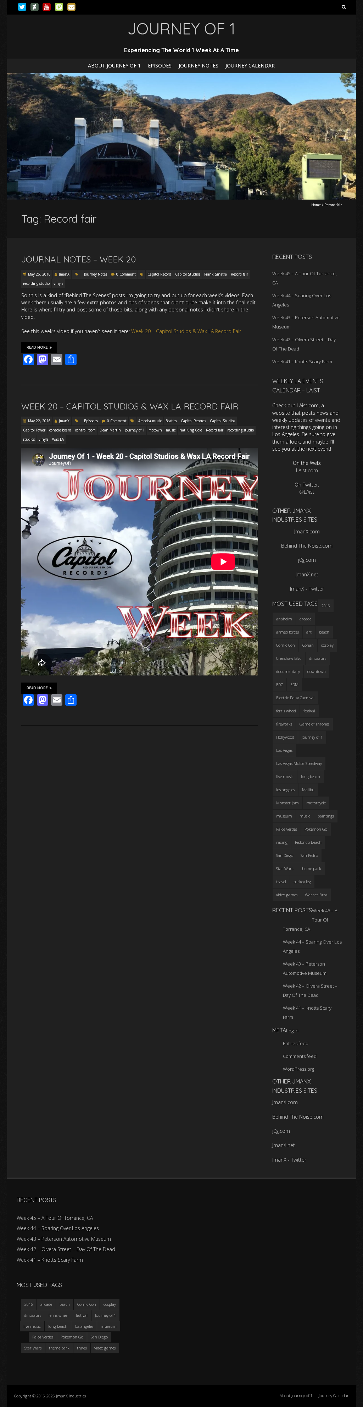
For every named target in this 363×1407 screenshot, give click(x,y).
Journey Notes (198, 65)
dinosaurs (317, 658)
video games (286, 894)
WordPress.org (298, 1069)
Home (316, 204)
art (309, 632)
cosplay (327, 645)
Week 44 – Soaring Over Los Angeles (58, 1228)
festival (309, 710)
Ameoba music (150, 420)
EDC (279, 684)
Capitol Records (193, 420)
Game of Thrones (314, 724)
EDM (294, 684)
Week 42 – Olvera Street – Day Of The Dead (66, 1249)
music (170, 430)
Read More (37, 347)
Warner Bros (316, 894)
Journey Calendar (250, 65)
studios (29, 439)
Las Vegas (284, 750)
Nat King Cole (190, 430)
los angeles (285, 789)
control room (85, 430)
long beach (310, 776)
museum (284, 816)
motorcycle (316, 802)
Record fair (239, 274)
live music (285, 776)
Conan (308, 645)
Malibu (308, 789)
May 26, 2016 (39, 274)
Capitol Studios (187, 274)
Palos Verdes (286, 829)
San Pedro (309, 855)
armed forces (287, 632)
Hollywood (285, 737)
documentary (288, 671)
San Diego (284, 855)
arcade (305, 618)
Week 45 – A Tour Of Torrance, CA (55, 1218)
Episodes (160, 65)
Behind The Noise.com (307, 545)
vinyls (58, 283)
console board (60, 430)
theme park (311, 868)
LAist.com (307, 470)
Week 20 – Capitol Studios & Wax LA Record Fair (186, 331)
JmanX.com (307, 531)
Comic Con (285, 645)
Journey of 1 (135, 430)
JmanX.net (307, 574)
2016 (326, 605)
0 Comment (126, 274)
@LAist (306, 491)
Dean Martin (110, 430)
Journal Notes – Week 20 (78, 259)
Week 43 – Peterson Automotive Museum (64, 1238)
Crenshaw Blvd (289, 658)
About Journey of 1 (114, 65)
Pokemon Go (316, 829)
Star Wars (284, 868)
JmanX (64, 274)
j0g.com (307, 559)
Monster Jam (287, 802)
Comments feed (300, 1056)
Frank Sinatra (215, 274)
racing (281, 842)
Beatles (171, 420)
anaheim (284, 618)
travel (281, 881)
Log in (292, 1030)
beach (324, 632)
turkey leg (302, 881)
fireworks (284, 724)
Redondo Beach (308, 842)
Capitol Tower (34, 430)
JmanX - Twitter (307, 588)
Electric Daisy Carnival (295, 697)
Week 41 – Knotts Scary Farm (302, 361)
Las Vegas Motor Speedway (299, 763)
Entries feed (295, 1043)
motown (155, 430)
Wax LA (58, 439)
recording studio (36, 283)
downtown (316, 671)
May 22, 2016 (39, 420)
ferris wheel (286, 710)
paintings (326, 816)
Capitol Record (159, 274)
